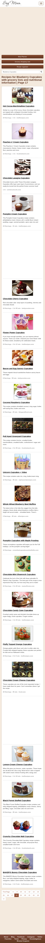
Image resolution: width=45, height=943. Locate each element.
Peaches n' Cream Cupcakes (15, 142)
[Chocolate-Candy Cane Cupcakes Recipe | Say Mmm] (22, 600)
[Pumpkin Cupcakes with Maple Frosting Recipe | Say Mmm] (22, 530)
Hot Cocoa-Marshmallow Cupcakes (18, 106)
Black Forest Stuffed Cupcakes (17, 800)
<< (13, 892)
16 (8, 895)
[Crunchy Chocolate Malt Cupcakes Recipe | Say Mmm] (22, 826)
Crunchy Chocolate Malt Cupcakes (18, 836)
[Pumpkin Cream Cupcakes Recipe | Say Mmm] (22, 203)
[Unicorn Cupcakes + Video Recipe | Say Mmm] (22, 461)
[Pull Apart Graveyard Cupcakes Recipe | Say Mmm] (22, 425)
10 (21, 892)
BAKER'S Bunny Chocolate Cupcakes (20, 872)
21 (29, 895)
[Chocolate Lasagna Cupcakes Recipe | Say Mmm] (22, 167)
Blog (12, 937)
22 (34, 895)
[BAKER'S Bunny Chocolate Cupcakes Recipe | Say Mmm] (22, 862)
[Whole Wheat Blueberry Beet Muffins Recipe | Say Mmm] (22, 493)
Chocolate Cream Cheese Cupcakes (19, 680)
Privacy (24, 939)
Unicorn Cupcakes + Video (15, 472)
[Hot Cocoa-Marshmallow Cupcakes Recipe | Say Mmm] (22, 95)
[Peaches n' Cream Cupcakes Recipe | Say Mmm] (22, 131)
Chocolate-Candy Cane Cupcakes (18, 610)
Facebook (20, 937)
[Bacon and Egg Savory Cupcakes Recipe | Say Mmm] (22, 358)
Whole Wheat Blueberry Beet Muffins (19, 504)
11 (25, 892)
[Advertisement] (22, 30)
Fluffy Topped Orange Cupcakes (17, 644)
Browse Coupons (23, 941)
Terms (16, 939)
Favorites (8, 939)
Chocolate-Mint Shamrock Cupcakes (19, 574)
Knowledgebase (35, 939)
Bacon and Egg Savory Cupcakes (18, 369)
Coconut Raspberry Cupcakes (16, 402)
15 (3, 895)
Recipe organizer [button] (22, 67)
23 (38, 895)
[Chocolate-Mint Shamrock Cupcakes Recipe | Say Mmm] (22, 564)
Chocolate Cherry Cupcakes (15, 299)
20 (25, 895)
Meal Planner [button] (22, 56)
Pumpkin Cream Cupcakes (15, 214)
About (6, 937)
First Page (6, 892)
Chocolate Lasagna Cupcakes (16, 178)
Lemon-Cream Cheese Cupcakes (17, 765)
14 (38, 892)
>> (3, 899)
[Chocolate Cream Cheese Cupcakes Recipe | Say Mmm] (22, 669)
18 (16, 895)
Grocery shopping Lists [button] (22, 62)
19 (21, 895)
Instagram (31, 937)
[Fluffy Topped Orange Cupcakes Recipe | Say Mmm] (22, 633)
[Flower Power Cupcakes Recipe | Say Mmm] (22, 322)
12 (29, 892)
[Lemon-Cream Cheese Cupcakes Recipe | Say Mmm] (22, 754)
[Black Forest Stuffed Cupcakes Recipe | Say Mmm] (22, 790)
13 (34, 892)
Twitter (39, 937)
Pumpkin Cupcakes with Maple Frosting (21, 541)
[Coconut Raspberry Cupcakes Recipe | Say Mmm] (22, 392)
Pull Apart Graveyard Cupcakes (17, 436)
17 (12, 895)
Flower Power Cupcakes (14, 333)
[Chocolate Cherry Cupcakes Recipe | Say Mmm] (22, 288)
